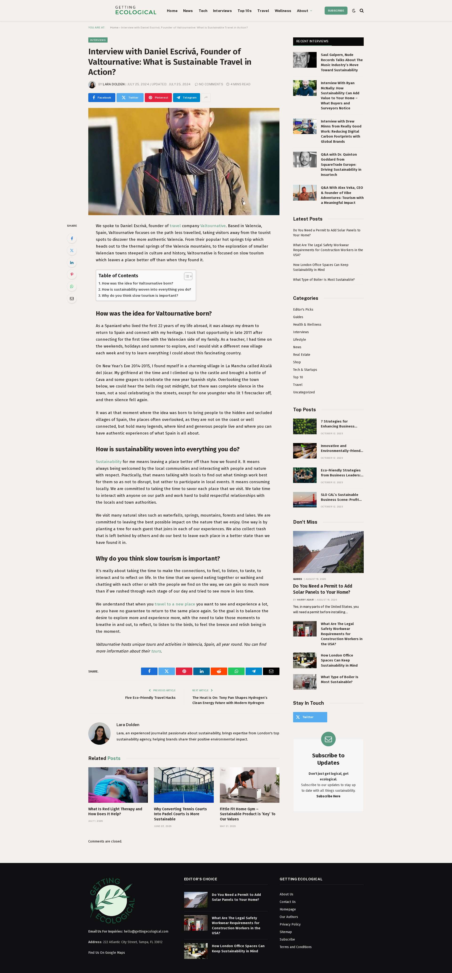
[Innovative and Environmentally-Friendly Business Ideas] (305, 451)
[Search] (361, 10)
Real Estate (301, 355)
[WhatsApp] (72, 286)
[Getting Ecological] (135, 10)
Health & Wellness (307, 325)
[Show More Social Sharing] (206, 97)
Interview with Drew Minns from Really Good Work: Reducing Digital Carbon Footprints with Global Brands (341, 131)
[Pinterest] (72, 274)
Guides (298, 317)
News (188, 10)
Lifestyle (299, 340)
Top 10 (298, 377)
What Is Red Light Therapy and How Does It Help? (115, 811)
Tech (203, 10)
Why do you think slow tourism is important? (140, 295)
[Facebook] (72, 238)
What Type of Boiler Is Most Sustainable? (324, 280)
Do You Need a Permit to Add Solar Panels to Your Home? (322, 589)
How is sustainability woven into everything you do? (146, 289)
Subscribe (336, 10)
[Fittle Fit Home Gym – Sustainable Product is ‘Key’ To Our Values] (249, 785)
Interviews (222, 10)
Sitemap (286, 932)
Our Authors (289, 917)
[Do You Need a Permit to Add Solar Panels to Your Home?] (328, 552)
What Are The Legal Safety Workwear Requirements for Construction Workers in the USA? (328, 250)
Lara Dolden (114, 84)
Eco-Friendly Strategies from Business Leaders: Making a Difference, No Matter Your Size (341, 473)
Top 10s (245, 10)
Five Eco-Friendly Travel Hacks (150, 698)
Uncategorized (304, 392)
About (302, 10)
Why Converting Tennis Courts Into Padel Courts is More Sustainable (180, 814)
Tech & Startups (305, 370)
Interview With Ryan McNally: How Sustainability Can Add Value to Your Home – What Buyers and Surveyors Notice (340, 95)
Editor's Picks (303, 310)
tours (156, 651)
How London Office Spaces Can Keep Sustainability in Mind (339, 660)
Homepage (288, 909)
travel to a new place (175, 604)
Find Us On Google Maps (106, 953)
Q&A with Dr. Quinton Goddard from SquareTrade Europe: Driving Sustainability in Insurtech (341, 164)
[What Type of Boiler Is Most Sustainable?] (305, 682)
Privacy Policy (290, 924)
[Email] (72, 298)
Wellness (283, 10)
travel (175, 225)
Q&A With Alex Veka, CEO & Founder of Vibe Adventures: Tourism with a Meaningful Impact (342, 195)
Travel (263, 10)
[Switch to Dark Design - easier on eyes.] (354, 11)
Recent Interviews (312, 41)
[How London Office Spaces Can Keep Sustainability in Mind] (305, 660)
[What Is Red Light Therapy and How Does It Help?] (118, 785)
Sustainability (108, 461)
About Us (286, 894)
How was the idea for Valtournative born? (137, 283)
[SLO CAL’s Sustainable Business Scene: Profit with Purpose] (305, 500)
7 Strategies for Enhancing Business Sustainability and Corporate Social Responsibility (338, 424)
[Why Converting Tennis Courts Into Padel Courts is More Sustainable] (184, 785)
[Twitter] (72, 250)
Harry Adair (305, 599)
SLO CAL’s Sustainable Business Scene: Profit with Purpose (340, 497)
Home (172, 10)
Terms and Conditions (296, 947)
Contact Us (288, 902)
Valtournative (213, 225)
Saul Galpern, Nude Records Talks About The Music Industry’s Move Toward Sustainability (342, 62)
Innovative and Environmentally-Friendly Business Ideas (342, 449)
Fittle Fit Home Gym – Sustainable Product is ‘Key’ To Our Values (247, 814)
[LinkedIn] (72, 262)
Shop (297, 362)
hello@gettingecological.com (146, 931)
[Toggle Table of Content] (186, 276)
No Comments (211, 84)
